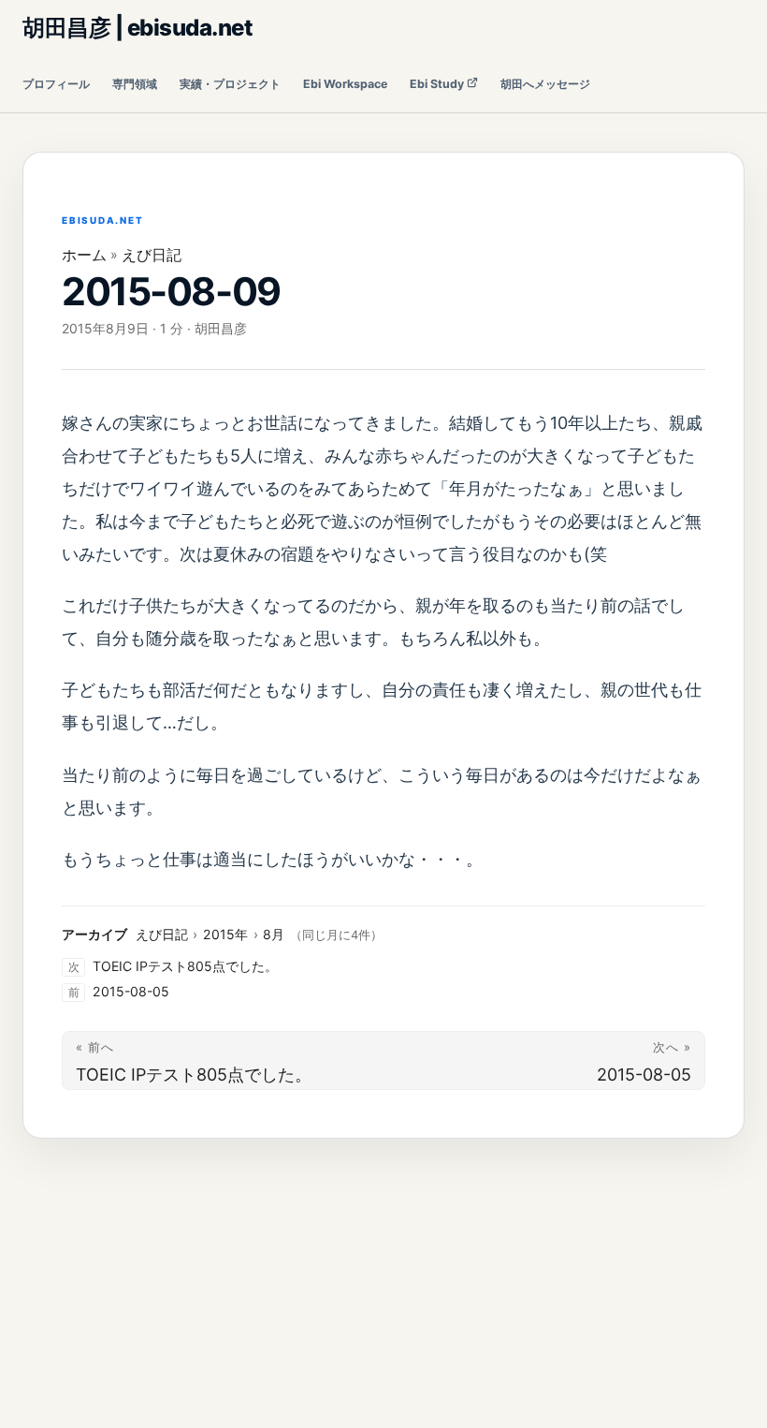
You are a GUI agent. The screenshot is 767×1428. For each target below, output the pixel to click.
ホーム (84, 254)
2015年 (225, 934)
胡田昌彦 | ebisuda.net (137, 27)
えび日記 (151, 254)
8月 (273, 934)
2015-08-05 (131, 991)
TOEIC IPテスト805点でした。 (185, 966)
